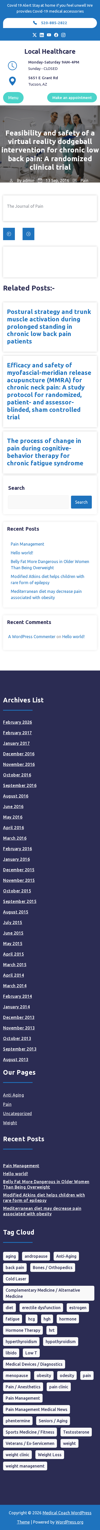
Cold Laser (16, 1278)
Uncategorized (17, 1113)
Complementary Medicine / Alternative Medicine (43, 1293)
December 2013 (19, 1017)
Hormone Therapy (23, 1330)
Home (10, 193)
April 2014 (13, 975)
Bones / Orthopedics (53, 1267)
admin (28, 180)
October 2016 (17, 775)
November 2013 (19, 1028)
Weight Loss (50, 1454)
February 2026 (17, 722)
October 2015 (17, 891)
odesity (67, 1375)
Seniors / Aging (53, 1420)
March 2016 (14, 838)
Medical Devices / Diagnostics (34, 1364)
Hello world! (22, 552)
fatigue (12, 1319)
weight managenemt (25, 1466)
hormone (67, 1319)
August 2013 (15, 1059)
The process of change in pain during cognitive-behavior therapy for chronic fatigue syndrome (45, 451)
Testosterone (76, 1432)
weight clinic (17, 1454)
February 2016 (17, 848)
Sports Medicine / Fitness (30, 1432)
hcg (31, 1319)
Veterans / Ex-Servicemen (30, 1443)
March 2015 (14, 964)
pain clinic (58, 1386)
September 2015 (19, 901)
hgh (47, 1319)
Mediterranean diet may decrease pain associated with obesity (42, 1211)
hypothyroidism (61, 1341)
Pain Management (27, 544)
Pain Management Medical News (36, 1409)
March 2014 (14, 985)
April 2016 (13, 827)
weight (69, 1443)
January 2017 (16, 743)
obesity (44, 1375)
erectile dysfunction (41, 1307)
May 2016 (12, 817)
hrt (52, 1330)
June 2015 (13, 933)
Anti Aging (13, 1095)
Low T (31, 1353)
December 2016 (19, 754)
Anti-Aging (66, 1256)
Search (16, 488)
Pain (84, 180)
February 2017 (17, 732)
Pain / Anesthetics (23, 1386)
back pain (15, 1267)
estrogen (77, 1307)
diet (9, 1307)
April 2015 (13, 954)
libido (11, 1353)
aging (11, 1256)
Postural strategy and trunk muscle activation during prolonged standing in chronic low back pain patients (49, 326)
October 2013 (17, 1038)
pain (87, 1375)
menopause (17, 1375)
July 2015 (12, 922)
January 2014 (16, 1006)
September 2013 (19, 1049)
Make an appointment (72, 97)
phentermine (18, 1420)
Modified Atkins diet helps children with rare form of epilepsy (44, 1198)
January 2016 (16, 859)
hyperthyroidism (21, 1341)
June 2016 (13, 806)
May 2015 (12, 943)
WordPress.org (69, 1522)
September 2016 (19, 785)
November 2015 (19, 880)
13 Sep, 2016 (57, 180)
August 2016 (15, 796)
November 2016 (19, 764)
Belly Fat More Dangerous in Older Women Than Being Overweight (46, 1184)
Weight (10, 1122)
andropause (36, 1256)
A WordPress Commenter (31, 636)
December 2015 (19, 869)
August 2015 (15, 912)
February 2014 (17, 996)
